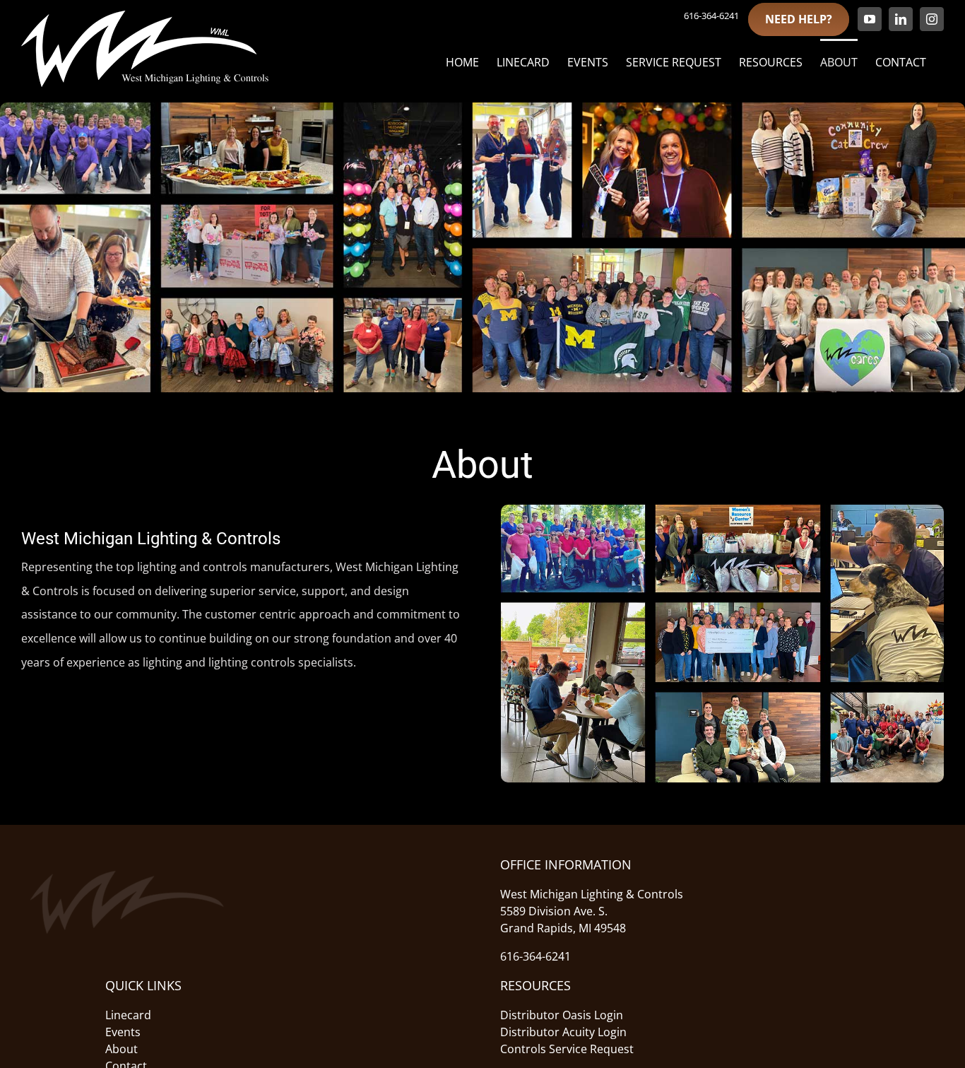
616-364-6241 (711, 15)
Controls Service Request (567, 1049)
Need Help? (798, 19)
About (121, 1049)
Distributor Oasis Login (561, 1015)
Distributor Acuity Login (563, 1032)
